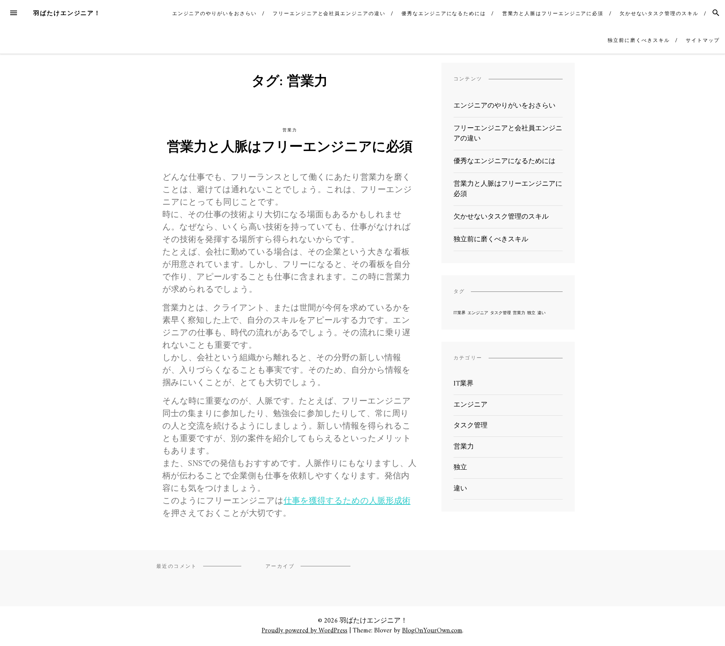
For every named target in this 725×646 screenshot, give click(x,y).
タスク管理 (500, 313)
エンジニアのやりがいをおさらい (214, 13)
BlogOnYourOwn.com (432, 631)
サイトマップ (703, 40)
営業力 (289, 130)
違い (541, 313)
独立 (531, 313)
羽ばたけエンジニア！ (67, 13)
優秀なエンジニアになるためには (443, 13)
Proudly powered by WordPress (304, 631)
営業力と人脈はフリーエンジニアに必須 (553, 13)
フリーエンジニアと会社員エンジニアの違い (329, 13)
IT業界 (460, 313)
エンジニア (477, 313)
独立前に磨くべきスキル (638, 40)
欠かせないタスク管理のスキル (659, 13)
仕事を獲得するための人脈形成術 (347, 501)
